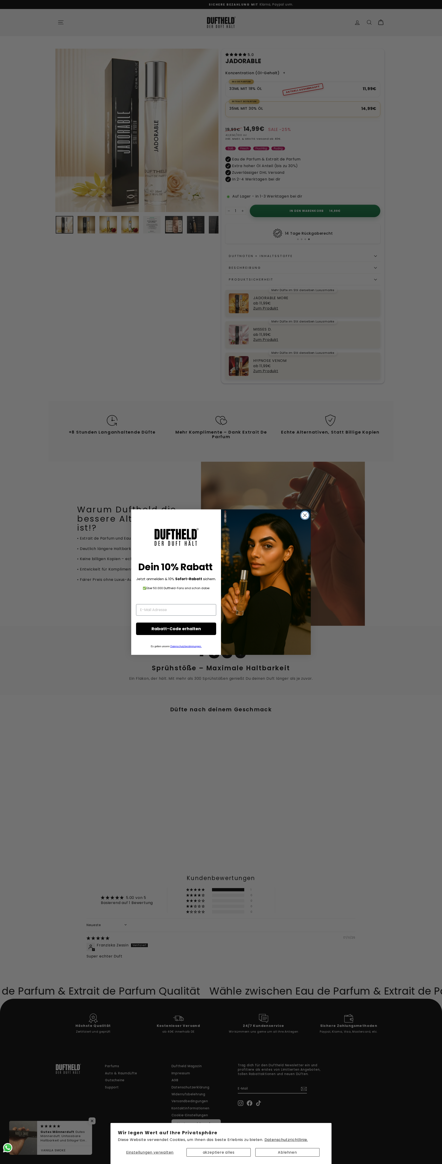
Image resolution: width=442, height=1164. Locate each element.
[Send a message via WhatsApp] (7, 1147)
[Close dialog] (305, 515)
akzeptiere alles (219, 1152)
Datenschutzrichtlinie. (286, 1139)
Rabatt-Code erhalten (176, 629)
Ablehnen (287, 1152)
